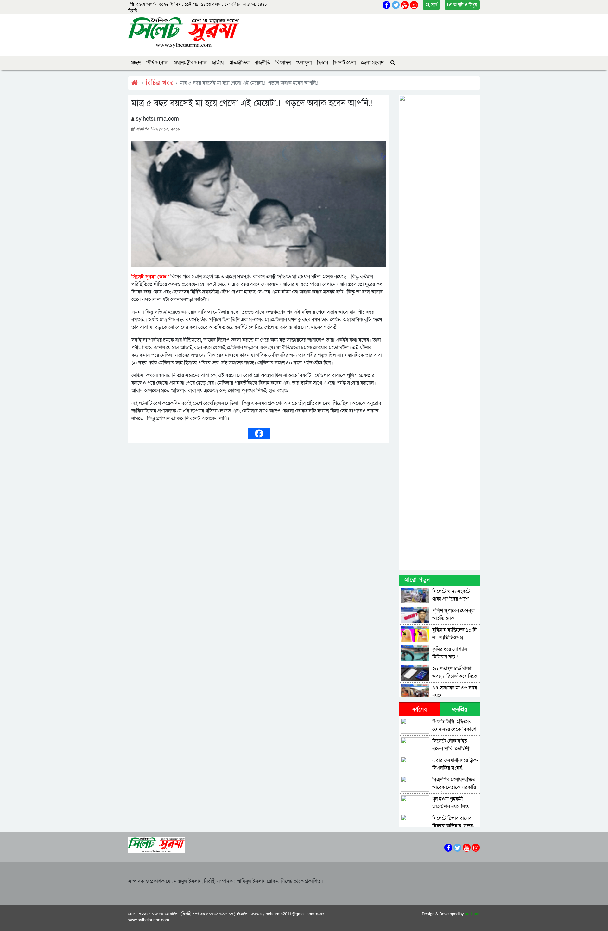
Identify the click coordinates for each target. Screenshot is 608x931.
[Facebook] (259, 433)
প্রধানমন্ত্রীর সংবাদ (190, 62)
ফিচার (322, 62)
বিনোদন (283, 62)
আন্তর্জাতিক (239, 62)
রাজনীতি (262, 62)
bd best (472, 914)
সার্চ (433, 5)
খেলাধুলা (304, 62)
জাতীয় (218, 62)
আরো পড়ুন (417, 580)
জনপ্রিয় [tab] (459, 709)
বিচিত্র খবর (160, 83)
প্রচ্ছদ (136, 62)
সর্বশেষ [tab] (419, 709)
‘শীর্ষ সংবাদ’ (157, 62)
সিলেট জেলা (344, 62)
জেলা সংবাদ (372, 62)
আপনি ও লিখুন (464, 5)
